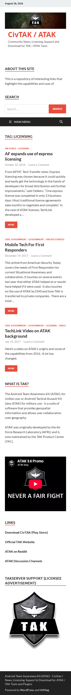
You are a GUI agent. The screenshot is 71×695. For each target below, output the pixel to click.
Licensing (23, 148)
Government (36, 239)
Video (62, 325)
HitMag (44, 690)
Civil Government (15, 239)
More (9, 224)
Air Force (10, 148)
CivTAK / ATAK (32, 34)
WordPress (27, 690)
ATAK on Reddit (16, 551)
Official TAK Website (20, 542)
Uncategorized (55, 239)
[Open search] (61, 121)
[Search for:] (35, 108)
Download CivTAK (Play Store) (26, 532)
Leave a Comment (38, 164)
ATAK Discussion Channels (23, 561)
